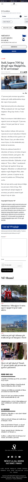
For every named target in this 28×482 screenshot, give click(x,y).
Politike (4, 16)
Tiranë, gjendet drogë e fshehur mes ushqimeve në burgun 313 (12, 431)
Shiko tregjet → (7, 21)
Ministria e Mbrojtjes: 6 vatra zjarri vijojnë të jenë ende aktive (13, 414)
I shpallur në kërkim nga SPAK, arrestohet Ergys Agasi (13, 379)
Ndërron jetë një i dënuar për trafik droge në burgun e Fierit (13, 419)
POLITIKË (7, 468)
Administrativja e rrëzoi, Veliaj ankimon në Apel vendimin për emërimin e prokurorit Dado (14, 402)
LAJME (2, 468)
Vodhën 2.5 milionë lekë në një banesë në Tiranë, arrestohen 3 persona (13, 436)
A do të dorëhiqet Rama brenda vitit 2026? (11, 18)
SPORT (12, 470)
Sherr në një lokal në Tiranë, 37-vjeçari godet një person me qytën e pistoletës (13, 425)
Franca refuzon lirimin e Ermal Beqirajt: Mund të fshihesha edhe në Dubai (13, 385)
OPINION (19, 468)
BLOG (8, 470)
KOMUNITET (3, 470)
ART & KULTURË (19, 470)
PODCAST (15, 472)
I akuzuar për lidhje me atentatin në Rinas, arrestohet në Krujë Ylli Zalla (13, 390)
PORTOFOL (25, 468)
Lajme (3, 58)
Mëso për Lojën (7, 27)
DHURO (14, 51)
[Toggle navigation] (1, 4)
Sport (25, 16)
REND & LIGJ (13, 468)
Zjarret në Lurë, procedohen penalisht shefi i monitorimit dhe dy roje (12, 396)
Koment (3, 236)
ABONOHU (14, 47)
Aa (23, 93)
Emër (2, 259)
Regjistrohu (20, 27)
